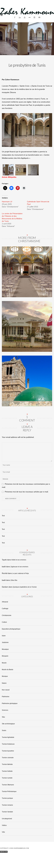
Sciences (5, 710)
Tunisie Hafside (7, 771)
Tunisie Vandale (7, 812)
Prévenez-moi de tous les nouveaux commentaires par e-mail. (26, 485)
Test (3, 516)
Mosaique (5, 649)
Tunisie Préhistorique (9, 791)
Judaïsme (5, 642)
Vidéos (4, 825)
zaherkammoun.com (21, 848)
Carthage (5, 608)
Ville (3, 832)
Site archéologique (8, 724)
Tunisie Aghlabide (8, 737)
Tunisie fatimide (7, 764)
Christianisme (6, 615)
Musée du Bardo (7, 669)
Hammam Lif (7, 202)
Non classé (6, 690)
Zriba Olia (14, 580)
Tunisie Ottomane (8, 785)
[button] (8, 170)
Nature (4, 683)
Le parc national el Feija (20, 573)
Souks (4, 730)
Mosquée (5, 656)
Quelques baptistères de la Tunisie (25, 587)
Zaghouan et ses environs (19, 567)
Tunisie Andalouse (8, 744)
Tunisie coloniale (8, 757)
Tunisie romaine (7, 805)
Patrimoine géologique (9, 703)
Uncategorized (7, 819)
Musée (4, 663)
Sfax (3, 717)
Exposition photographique (11, 629)
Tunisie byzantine (8, 751)
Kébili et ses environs (19, 560)
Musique (5, 676)
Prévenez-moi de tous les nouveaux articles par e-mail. (26, 492)
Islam (4, 636)
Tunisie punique (7, 798)
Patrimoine (5, 696)
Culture (4, 622)
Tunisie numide (7, 778)
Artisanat (5, 602)
